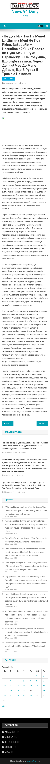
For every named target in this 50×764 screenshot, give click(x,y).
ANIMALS (9, 732)
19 (18, 690)
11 (11, 686)
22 (37, 690)
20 (24, 690)
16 (44, 686)
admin (24, 83)
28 (31, 695)
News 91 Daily (25, 11)
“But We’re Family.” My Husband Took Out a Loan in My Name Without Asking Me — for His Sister (26, 540)
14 (31, 686)
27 (24, 695)
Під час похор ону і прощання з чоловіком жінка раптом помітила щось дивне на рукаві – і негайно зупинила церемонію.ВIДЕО (25, 446)
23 (44, 690)
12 (18, 686)
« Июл (4, 706)
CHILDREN (9, 737)
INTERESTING (8, 79)
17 (4, 690)
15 (37, 686)
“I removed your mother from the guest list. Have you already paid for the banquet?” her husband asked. (25, 646)
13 (24, 686)
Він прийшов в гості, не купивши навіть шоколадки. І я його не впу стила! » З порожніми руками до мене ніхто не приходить (43, 424)
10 (4, 686)
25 (11, 695)
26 (18, 695)
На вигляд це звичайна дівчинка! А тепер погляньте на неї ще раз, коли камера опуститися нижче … (9, 424)
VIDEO (7, 752)
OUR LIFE (8, 747)
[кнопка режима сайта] (40, 26)
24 (4, 695)
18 (11, 690)
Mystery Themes (33, 761)
